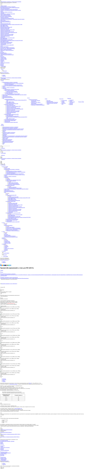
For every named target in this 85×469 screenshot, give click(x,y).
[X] (5, 265)
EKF (7, 194)
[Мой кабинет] (0, 154)
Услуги (5, 224)
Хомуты (22, 274)
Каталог (1, 442)
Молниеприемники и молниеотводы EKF (15, 214)
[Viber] (6, 265)
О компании (2, 445)
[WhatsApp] (7, 265)
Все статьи (2, 454)
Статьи (5, 233)
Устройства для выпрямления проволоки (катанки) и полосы (10, 274)
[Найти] (1, 4)
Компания (6, 245)
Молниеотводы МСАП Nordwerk (6, 432)
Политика (2, 448)
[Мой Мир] (3, 265)
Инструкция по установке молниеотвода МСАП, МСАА (9, 436)
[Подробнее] (0, 433)
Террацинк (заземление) (12, 187)
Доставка (3, 381)
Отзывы (1, 446)
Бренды (1, 443)
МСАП (30, 383)
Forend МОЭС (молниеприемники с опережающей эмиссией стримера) (51, 274)
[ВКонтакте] (1, 265)
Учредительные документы (5, 447)
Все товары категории (4, 440)
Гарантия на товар (3, 459)
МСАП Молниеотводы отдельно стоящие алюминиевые (9, 278)
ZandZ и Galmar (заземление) (13, 182)
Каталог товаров (7, 168)
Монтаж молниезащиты (10, 227)
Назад (6, 167)
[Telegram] (10, 265)
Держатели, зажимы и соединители (29, 274)
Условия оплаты (3, 457)
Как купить (6, 240)
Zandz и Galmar (65, 274)
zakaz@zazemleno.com (4, 72)
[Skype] (9, 265)
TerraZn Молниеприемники (24, 278)
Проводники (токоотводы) (72, 274)
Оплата (3, 380)
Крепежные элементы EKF (12, 203)
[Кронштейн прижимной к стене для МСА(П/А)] (8, 283)
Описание (4, 378)
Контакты (2, 449)
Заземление (8, 179)
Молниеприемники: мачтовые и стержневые (13, 171)
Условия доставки (3, 458)
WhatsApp (4, 262)
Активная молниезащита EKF (13, 196)
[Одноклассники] (2, 265)
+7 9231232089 (3, 66)
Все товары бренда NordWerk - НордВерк (7, 441)
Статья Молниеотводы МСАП (5, 452)
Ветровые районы (3, 453)
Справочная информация (4, 450)
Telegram (3, 75)
